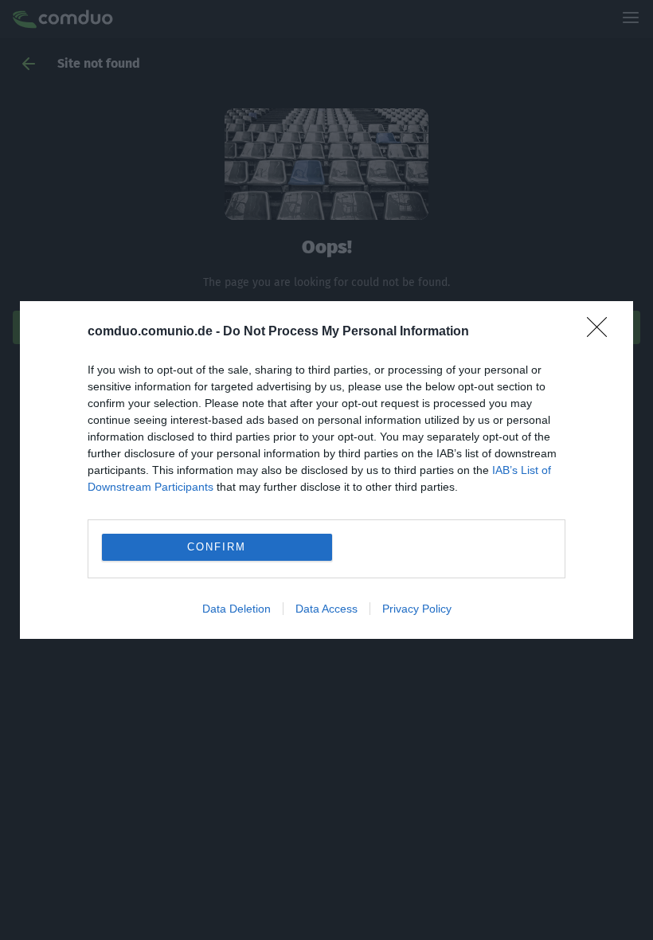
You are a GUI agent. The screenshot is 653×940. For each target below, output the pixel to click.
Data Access (326, 608)
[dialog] (326, 470)
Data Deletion (236, 608)
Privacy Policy (417, 608)
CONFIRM (216, 547)
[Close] (602, 332)
